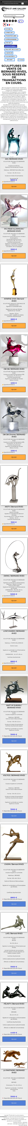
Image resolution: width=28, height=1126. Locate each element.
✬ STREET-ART (9, 32)
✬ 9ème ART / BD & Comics (12, 49)
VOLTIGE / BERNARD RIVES (14, 775)
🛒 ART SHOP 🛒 (9, 59)
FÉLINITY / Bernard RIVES (14, 1004)
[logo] (3, 9)
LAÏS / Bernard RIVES (14, 933)
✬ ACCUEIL (8, 29)
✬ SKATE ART (8, 53)
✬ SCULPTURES (10, 46)
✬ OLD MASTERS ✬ (10, 56)
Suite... (20, 3)
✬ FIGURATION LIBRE (11, 36)
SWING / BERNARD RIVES (14, 576)
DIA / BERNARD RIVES (14, 159)
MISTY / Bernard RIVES (14, 507)
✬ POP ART (8, 42)
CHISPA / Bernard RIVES (14, 864)
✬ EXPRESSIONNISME (11, 39)
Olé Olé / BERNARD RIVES (14, 369)
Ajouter (14, 186)
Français (11, 24)
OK (22, 3)
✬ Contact (21, 59)
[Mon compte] (4, 24)
